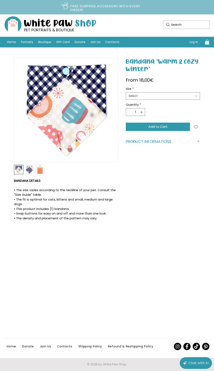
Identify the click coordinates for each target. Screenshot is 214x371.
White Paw (60, 23)
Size (130, 89)
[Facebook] (187, 346)
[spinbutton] (135, 112)
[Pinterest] (177, 346)
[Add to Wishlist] (196, 127)
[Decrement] (129, 112)
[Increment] (141, 112)
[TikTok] (196, 346)
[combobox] (163, 96)
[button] (207, 41)
